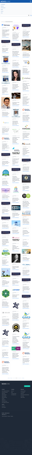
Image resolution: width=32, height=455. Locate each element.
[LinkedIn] (4, 414)
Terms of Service (4, 416)
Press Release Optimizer (5, 402)
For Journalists (23, 392)
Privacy (9, 416)
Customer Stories (13, 393)
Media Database (4, 394)
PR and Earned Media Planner (25, 394)
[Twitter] (3, 414)
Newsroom (22, 393)
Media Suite (3, 393)
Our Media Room (13, 394)
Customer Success (4, 401)
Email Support (4, 407)
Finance (2, 11)
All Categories (3, 4)
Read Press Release (5, 37)
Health (2, 9)
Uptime (12, 416)
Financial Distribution (5, 392)
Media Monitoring (4, 397)
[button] (30, 1)
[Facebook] (2, 414)
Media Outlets (23, 397)
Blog (12, 392)
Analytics (3, 398)
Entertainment (3, 7)
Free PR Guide (27, 386)
